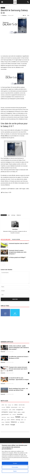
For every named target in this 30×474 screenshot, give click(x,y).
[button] (28, 2)
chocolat (3, 407)
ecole (10, 409)
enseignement (19, 409)
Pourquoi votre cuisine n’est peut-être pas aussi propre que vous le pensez (18, 368)
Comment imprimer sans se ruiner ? (19, 243)
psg (5, 419)
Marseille (12, 417)
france (15, 412)
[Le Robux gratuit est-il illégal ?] (4, 259)
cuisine (23, 407)
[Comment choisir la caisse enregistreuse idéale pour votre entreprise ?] (4, 252)
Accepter (15, 463)
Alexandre (3, 351)
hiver (10, 414)
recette (8, 419)
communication (14, 407)
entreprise (5, 412)
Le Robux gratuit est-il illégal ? (17, 257)
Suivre (15, 309)
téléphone (19, 215)
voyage (12, 424)
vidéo (3, 424)
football (11, 412)
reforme (13, 419)
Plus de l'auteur (16, 239)
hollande (14, 414)
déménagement (5, 409)
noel (22, 417)
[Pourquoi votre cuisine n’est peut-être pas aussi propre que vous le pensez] (4, 368)
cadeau (16, 404)
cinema (8, 407)
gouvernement (5, 414)
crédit (19, 407)
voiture (7, 424)
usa (18, 422)
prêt (2, 419)
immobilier (20, 414)
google (23, 412)
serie (22, 419)
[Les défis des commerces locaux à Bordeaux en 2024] (4, 358)
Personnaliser (15, 467)
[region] (15, 458)
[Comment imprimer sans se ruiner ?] (4, 245)
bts (12, 404)
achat (3, 404)
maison (8, 417)
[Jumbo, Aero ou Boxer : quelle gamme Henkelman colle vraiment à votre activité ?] (4, 347)
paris (26, 417)
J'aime (5, 309)
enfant (13, 409)
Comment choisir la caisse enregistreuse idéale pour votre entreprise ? (17, 252)
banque (9, 404)
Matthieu (4, 15)
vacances (22, 422)
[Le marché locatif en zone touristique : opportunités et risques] (4, 379)
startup (3, 422)
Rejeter (15, 471)
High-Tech (3, 7)
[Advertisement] (15, 44)
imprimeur (4, 417)
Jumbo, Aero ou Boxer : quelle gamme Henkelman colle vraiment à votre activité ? (19, 347)
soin (25, 419)
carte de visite (22, 404)
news (9, 215)
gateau (19, 412)
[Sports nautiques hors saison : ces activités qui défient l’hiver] (4, 390)
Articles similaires (5, 239)
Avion (6, 404)
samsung (13, 215)
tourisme (7, 422)
